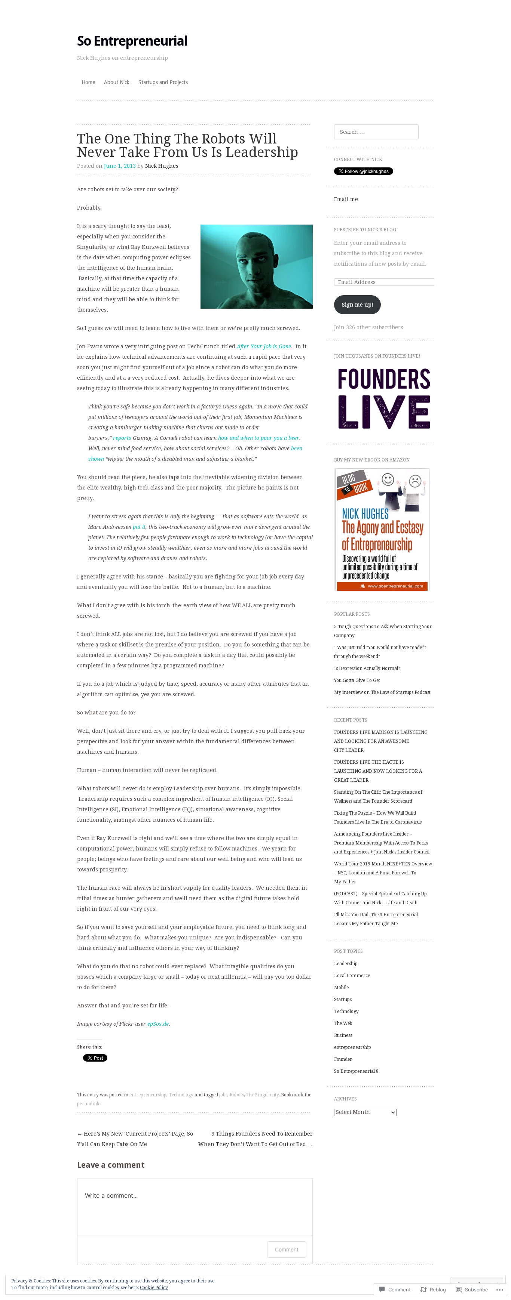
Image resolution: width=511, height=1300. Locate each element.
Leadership (346, 963)
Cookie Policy (154, 1287)
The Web (343, 1023)
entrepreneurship (147, 1094)
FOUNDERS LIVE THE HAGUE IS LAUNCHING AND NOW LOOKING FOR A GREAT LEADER (378, 771)
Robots (237, 1094)
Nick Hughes (161, 166)
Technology (181, 1094)
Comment (287, 1249)
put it (139, 527)
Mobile (341, 987)
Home (88, 82)
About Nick (116, 82)
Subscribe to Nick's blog (365, 229)
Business (343, 1035)
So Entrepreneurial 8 (356, 1071)
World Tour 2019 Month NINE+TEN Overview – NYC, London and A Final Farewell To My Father (383, 872)
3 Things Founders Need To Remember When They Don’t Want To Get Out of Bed (255, 1139)
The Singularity (262, 1094)
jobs (223, 1094)
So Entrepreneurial (132, 41)
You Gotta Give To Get (357, 680)
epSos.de (158, 1024)
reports (122, 438)
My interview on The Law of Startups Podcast (382, 692)
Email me (346, 199)
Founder (343, 1059)
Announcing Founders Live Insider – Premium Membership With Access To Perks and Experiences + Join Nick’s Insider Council (381, 843)
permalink (88, 1103)
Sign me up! (357, 305)
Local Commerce (352, 975)
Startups (343, 999)
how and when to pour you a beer (258, 438)
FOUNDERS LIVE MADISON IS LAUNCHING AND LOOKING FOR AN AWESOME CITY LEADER (381, 741)
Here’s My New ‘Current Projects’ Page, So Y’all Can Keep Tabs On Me (135, 1139)
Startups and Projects (163, 82)
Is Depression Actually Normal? (367, 668)
